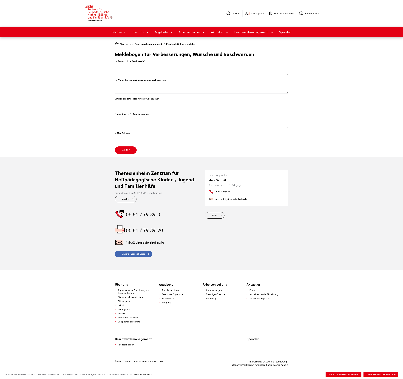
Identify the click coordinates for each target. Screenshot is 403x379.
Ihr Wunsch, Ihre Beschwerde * (130, 61)
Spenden (285, 32)
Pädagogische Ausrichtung (131, 297)
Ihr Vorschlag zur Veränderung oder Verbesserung (140, 79)
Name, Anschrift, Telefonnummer (132, 114)
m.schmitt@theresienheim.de (231, 199)
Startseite (118, 32)
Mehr (214, 215)
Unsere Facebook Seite (133, 253)
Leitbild (121, 305)
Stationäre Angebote (172, 294)
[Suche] (229, 13)
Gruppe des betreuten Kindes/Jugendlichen (137, 98)
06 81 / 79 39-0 (143, 214)
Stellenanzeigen (214, 290)
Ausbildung (211, 298)
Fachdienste (168, 298)
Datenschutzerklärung (275, 361)
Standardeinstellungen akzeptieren (381, 374)
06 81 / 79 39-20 (144, 230)
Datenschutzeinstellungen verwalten (343, 374)
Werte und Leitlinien (128, 317)
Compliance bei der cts (129, 321)
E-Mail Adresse (122, 132)
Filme (252, 290)
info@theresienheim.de (145, 242)
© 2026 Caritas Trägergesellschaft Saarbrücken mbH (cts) (139, 361)
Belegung (166, 302)
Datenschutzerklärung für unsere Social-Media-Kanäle (259, 364)
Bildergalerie (124, 309)
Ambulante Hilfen (170, 290)
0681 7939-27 (222, 191)
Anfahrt (125, 199)
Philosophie (124, 301)
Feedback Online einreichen (181, 44)
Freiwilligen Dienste (215, 294)
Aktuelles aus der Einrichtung (264, 294)
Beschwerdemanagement (148, 44)
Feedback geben (126, 344)
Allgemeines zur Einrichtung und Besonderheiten (133, 291)
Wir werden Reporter (260, 298)
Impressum (255, 361)
